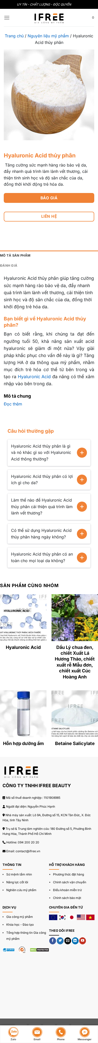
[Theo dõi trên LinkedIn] (75, 940)
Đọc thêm (13, 403)
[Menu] (7, 17)
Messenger (84, 1039)
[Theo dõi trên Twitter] (60, 940)
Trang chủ (14, 35)
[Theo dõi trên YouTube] (82, 940)
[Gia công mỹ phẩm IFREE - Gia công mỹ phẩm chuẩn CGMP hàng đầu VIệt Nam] (49, 17)
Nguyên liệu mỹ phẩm (48, 35)
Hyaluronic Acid (34, 376)
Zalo (13, 1039)
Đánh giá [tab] (8, 265)
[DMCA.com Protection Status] (39, 949)
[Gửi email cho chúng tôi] (67, 940)
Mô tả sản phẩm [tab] (15, 255)
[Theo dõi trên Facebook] (52, 940)
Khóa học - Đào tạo (20, 924)
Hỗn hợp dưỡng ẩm (23, 743)
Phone (61, 1039)
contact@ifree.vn (28, 851)
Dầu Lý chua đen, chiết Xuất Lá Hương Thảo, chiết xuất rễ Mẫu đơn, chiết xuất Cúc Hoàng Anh (75, 662)
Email (37, 1039)
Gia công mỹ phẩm (19, 917)
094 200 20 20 (28, 842)
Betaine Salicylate (75, 743)
